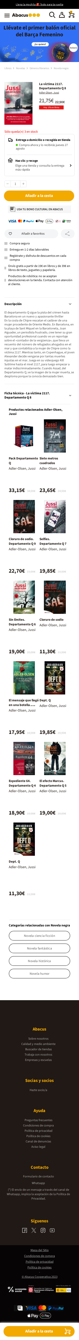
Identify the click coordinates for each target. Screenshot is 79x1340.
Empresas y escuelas (38, 1060)
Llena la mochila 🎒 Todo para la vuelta (39, 4)
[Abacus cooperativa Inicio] (27, 17)
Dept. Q (45, 700)
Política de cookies (38, 1136)
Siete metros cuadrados (49, 460)
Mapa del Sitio (40, 1250)
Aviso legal (38, 1147)
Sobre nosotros (38, 1039)
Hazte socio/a (38, 1090)
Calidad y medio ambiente (38, 1044)
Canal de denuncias (38, 1141)
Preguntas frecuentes (38, 1120)
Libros (8, 68)
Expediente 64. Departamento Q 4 (22, 783)
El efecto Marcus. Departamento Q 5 (53, 783)
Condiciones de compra (38, 1125)
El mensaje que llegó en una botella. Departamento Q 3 (24, 705)
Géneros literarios (40, 68)
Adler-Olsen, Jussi (49, 93)
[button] (62, 15)
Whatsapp (38, 1183)
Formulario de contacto (38, 1176)
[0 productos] (71, 16)
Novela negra (61, 68)
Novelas (20, 68)
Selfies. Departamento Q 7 (53, 541)
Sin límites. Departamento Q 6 (22, 622)
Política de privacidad (38, 1131)
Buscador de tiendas (38, 1049)
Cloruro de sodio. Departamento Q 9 (22, 541)
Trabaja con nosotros (38, 1054)
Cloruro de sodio (51, 619)
